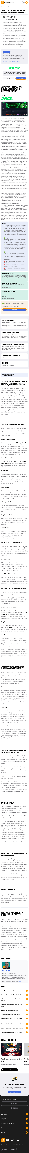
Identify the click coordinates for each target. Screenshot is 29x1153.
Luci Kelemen (14, 17)
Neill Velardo (12, 16)
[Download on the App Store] (14, 1108)
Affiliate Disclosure (15, 61)
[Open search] (23, 2)
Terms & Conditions (15, 312)
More (19, 981)
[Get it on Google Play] (14, 1103)
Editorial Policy (6, 61)
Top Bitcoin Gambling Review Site (11, 1060)
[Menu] (26, 2)
